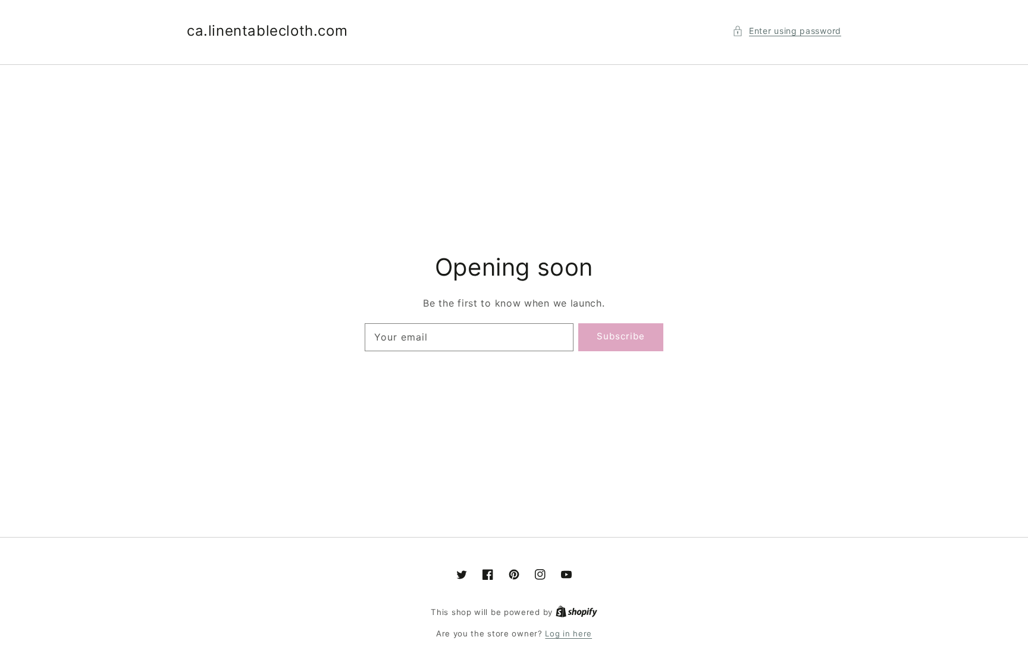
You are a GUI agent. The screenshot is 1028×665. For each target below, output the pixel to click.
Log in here (568, 633)
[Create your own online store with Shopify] (576, 612)
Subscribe (621, 336)
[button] (786, 30)
